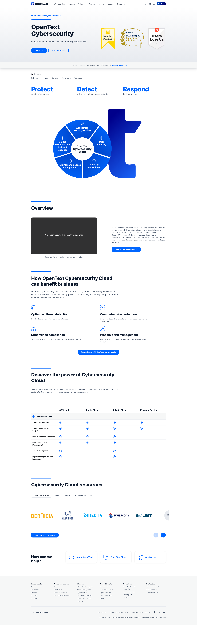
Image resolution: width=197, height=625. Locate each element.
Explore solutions (58, 50)
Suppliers (34, 598)
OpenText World (105, 593)
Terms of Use (112, 612)
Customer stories (129, 592)
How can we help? (152, 587)
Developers (35, 590)
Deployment (66, 78)
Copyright (101, 617)
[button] (59, 4)
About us (57, 587)
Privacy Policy (101, 612)
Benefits (55, 78)
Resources (78, 78)
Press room (104, 587)
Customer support (152, 593)
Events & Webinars (106, 590)
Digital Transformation (84, 598)
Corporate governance (62, 595)
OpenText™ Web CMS (158, 617)
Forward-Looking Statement (140, 612)
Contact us (38, 50)
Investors (34, 593)
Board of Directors (60, 593)
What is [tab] (67, 495)
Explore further (118, 65)
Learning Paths (128, 595)
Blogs (102, 598)
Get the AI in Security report (126, 249)
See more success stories (44, 535)
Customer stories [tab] (41, 495)
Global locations (151, 590)
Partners (34, 595)
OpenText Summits (106, 595)
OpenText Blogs (118, 557)
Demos (125, 597)
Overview (45, 78)
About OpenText (84, 557)
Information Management (85, 587)
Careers (34, 587)
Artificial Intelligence (84, 590)
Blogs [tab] (56, 495)
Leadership (58, 590)
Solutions (34, 78)
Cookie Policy (123, 612)
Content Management (84, 595)
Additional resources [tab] (83, 495)
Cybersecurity (82, 593)
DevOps (80, 601)
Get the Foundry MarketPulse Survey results (98, 352)
